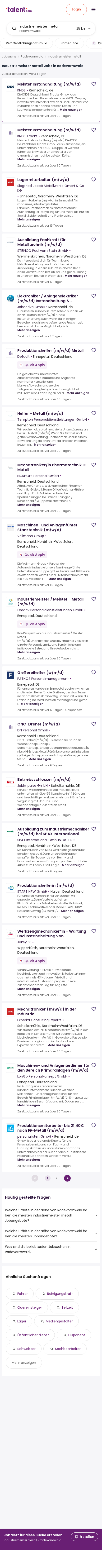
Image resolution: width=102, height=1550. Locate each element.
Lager (21, 1321)
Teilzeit (67, 1307)
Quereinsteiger (29, 1307)
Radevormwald (32, 56)
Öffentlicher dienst (33, 1335)
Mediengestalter (59, 1321)
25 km (81, 28)
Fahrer (22, 1293)
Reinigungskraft (60, 1293)
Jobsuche (9, 56)
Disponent (76, 1335)
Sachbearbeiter (68, 1348)
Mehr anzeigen (71, 110)
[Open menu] (93, 9)
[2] (67, 1178)
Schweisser (26, 1348)
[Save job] (93, 84)
